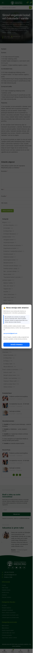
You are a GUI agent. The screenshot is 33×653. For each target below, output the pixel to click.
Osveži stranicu (16, 344)
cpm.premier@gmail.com (10, 333)
